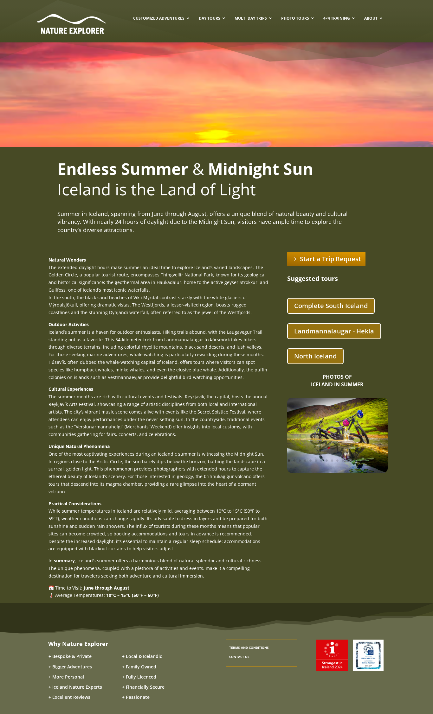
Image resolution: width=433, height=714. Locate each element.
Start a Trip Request (330, 259)
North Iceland (315, 356)
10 (337, 460)
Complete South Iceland (331, 305)
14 (359, 460)
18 (380, 460)
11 (343, 460)
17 (375, 460)
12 (348, 460)
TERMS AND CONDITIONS (249, 647)
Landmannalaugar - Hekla (334, 331)
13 (353, 460)
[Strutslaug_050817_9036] (337, 471)
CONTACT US (239, 656)
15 (364, 460)
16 (370, 460)
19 (386, 460)
